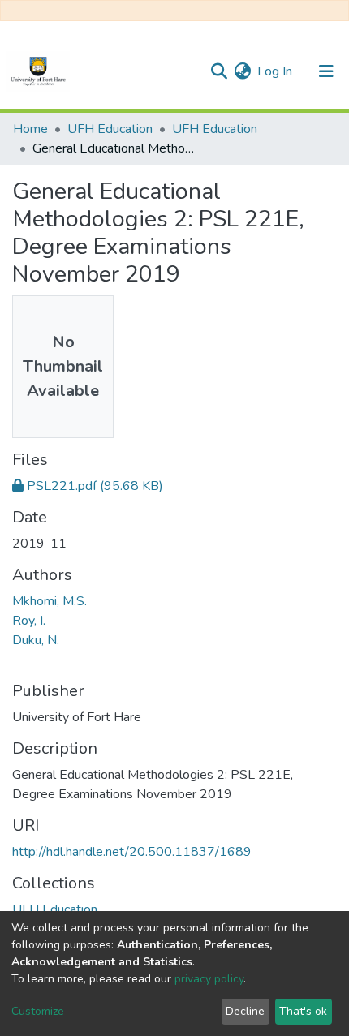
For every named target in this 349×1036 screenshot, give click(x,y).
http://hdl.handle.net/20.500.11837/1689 (132, 852)
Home (30, 129)
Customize (37, 1011)
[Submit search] (219, 71)
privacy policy (208, 979)
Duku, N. (35, 640)
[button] (242, 71)
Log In (275, 71)
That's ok (303, 1011)
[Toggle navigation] (326, 71)
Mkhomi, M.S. (49, 601)
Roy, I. (28, 621)
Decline (245, 1011)
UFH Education (110, 129)
